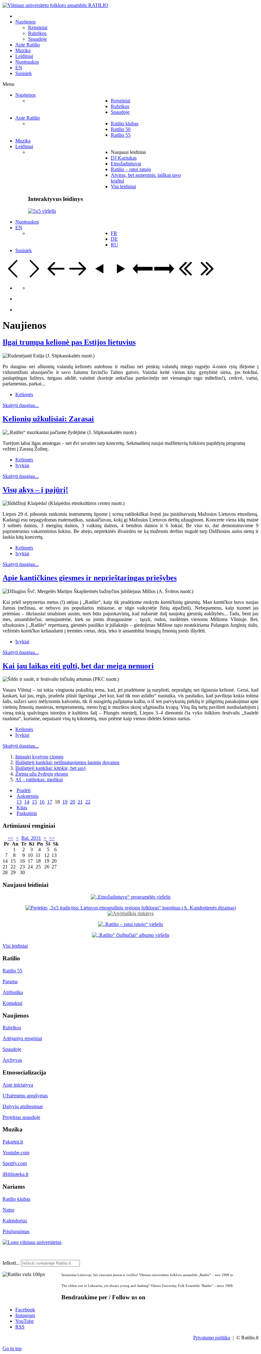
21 (80, 802)
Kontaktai (12, 1003)
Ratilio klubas (16, 1199)
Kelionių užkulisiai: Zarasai (48, 419)
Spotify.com (15, 1163)
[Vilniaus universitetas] (32, 1242)
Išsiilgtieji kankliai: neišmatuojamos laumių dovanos (67, 762)
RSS (20, 1327)
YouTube (24, 1321)
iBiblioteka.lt (15, 1174)
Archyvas (12, 1060)
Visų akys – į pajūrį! (35, 490)
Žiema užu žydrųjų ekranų (41, 774)
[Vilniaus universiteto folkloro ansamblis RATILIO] (55, 5)
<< (10, 838)
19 (64, 802)
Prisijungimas (16, 1231)
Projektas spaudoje (21, 1117)
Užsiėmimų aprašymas (25, 1095)
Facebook (25, 1309)
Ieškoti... (11, 1263)
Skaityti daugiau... (21, 405)
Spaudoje (12, 1049)
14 (26, 802)
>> (52, 838)
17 (49, 802)
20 (72, 802)
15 (34, 802)
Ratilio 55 (12, 970)
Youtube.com (16, 1152)
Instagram (25, 1315)
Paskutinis (27, 813)
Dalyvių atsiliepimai (23, 1106)
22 (87, 802)
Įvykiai (22, 465)
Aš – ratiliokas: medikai (39, 779)
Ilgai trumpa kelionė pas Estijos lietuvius (69, 342)
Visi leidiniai (15, 946)
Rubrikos (12, 1027)
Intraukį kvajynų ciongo (39, 756)
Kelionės (24, 394)
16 (42, 802)
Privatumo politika (211, 1337)
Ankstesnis (28, 796)
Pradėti (24, 790)
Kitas (22, 807)
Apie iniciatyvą (18, 1085)
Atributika (13, 992)
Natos (8, 1209)
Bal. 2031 (31, 838)
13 (19, 802)
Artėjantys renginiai (22, 1038)
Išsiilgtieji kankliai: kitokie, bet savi (50, 768)
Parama (10, 981)
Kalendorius (15, 1220)
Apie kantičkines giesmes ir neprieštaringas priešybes (90, 578)
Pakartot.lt (13, 1141)
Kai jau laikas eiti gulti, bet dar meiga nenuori (78, 666)
